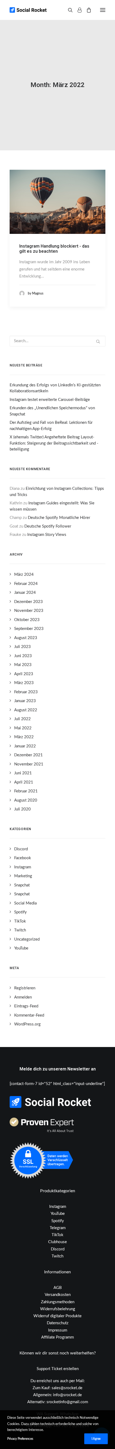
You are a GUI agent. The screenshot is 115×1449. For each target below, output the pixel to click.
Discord (57, 1249)
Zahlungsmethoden (57, 1302)
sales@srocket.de (67, 1388)
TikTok (57, 1235)
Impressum (57, 1330)
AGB (57, 1288)
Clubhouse (57, 1242)
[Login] (77, 10)
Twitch (57, 1256)
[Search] (68, 10)
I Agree (96, 1438)
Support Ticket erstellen (58, 1369)
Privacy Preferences (20, 1438)
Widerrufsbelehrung (57, 1309)
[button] (102, 10)
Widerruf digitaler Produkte (57, 1316)
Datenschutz (57, 1323)
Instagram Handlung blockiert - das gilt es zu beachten (54, 249)
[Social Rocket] (50, 10)
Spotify (57, 1221)
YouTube (58, 1214)
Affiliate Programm (57, 1337)
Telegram (58, 1228)
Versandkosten (58, 1295)
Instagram (57, 1207)
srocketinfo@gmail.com (67, 1402)
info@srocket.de (67, 1395)
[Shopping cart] (86, 10)
